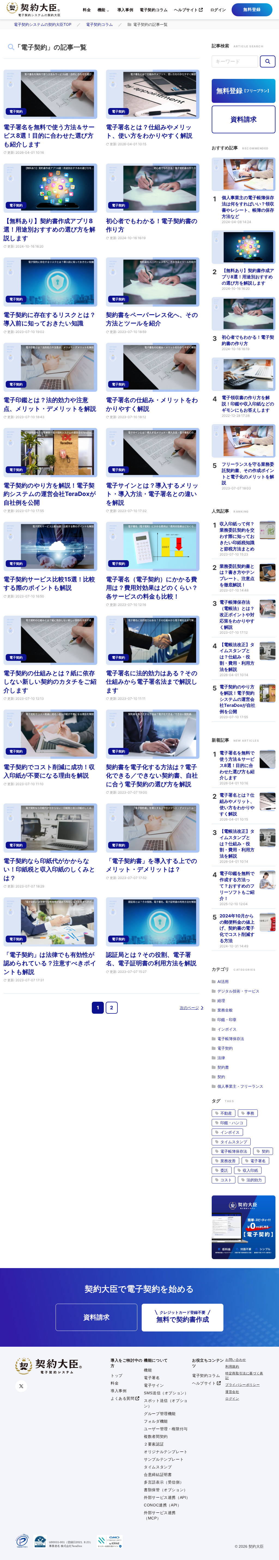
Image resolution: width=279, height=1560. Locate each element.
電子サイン (154, 1385)
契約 (221, 1076)
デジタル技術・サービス (238, 991)
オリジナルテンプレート (166, 1452)
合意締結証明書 (158, 1474)
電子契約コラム (154, 10)
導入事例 (125, 10)
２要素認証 (154, 1444)
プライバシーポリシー (242, 1385)
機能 (101, 10)
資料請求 (244, 119)
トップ (117, 1375)
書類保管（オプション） (166, 1490)
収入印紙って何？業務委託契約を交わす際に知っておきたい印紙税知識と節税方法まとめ (237, 536)
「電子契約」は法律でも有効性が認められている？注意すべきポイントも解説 (50, 963)
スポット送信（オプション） (166, 1403)
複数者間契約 (156, 1436)
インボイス (226, 1029)
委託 (224, 1170)
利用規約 (232, 1366)
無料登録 (252, 9)
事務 (250, 1113)
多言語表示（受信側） (164, 1482)
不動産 (226, 1113)
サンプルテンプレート (164, 1459)
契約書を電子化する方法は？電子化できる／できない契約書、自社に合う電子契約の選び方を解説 (152, 775)
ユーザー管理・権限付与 (166, 1429)
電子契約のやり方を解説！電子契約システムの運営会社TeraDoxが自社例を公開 (50, 494)
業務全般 (225, 1010)
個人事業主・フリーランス (240, 1086)
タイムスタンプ (233, 1141)
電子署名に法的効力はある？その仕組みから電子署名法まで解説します (152, 682)
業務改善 (228, 1160)
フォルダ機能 (156, 1421)
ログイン (218, 10)
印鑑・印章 (226, 1019)
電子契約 (225, 1048)
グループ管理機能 (160, 1413)
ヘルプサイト (186, 10)
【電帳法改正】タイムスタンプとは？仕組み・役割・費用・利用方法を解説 (237, 657)
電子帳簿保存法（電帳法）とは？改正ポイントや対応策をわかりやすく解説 (237, 614)
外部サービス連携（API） (167, 1497)
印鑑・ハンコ (231, 1122)
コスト (226, 1179)
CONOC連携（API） (162, 1505)
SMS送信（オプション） (166, 1393)
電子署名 (258, 1160)
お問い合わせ (235, 1360)
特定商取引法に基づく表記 (244, 1375)
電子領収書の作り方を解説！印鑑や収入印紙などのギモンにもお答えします (248, 404)
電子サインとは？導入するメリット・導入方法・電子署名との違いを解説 (152, 494)
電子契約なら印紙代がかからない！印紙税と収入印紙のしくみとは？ (49, 869)
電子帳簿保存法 (230, 1038)
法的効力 (254, 1179)
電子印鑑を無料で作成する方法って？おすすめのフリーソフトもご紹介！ (237, 886)
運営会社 (232, 1392)
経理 (221, 1000)
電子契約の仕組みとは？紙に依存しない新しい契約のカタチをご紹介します (50, 682)
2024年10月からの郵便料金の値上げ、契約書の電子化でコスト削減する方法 (237, 928)
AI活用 (223, 981)
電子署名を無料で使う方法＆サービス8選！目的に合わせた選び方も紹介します (49, 136)
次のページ (189, 1007)
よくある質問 (123, 1398)
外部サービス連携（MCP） (160, 1515)
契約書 (223, 1067)
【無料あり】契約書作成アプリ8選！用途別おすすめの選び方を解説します (49, 229)
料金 (87, 10)
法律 (221, 1057)
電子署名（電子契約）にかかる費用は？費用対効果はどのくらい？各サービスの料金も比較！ (152, 588)
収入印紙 (250, 1170)
